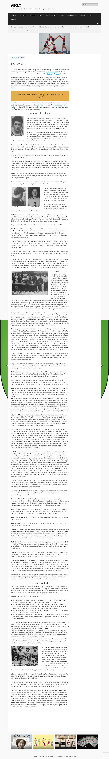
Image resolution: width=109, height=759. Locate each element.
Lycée (21, 27)
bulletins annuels (51, 72)
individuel (40, 105)
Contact (13, 19)
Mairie (57, 27)
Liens (89, 15)
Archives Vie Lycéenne (44, 27)
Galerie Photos (72, 15)
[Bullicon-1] (87, 742)
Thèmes (40, 15)
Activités (31, 15)
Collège (13, 27)
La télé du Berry (16, 31)
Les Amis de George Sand (33, 31)
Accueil (13, 15)
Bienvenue (22, 15)
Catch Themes (72, 756)
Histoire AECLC (51, 15)
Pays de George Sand (69, 27)
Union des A (30, 27)
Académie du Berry (85, 27)
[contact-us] (65, 742)
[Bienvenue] (21, 742)
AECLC (16, 5)
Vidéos (82, 15)
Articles (61, 15)
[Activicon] (43, 742)
